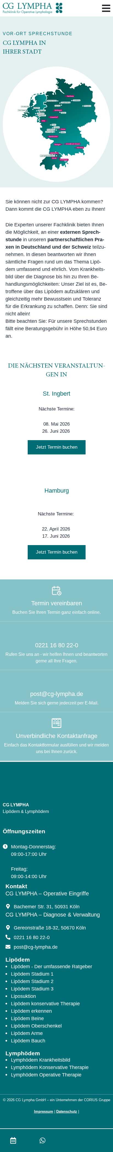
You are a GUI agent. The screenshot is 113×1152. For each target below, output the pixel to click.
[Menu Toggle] (106, 8)
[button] (57, 447)
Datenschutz (66, 1111)
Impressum (43, 1111)
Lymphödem (22, 1053)
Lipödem (17, 959)
